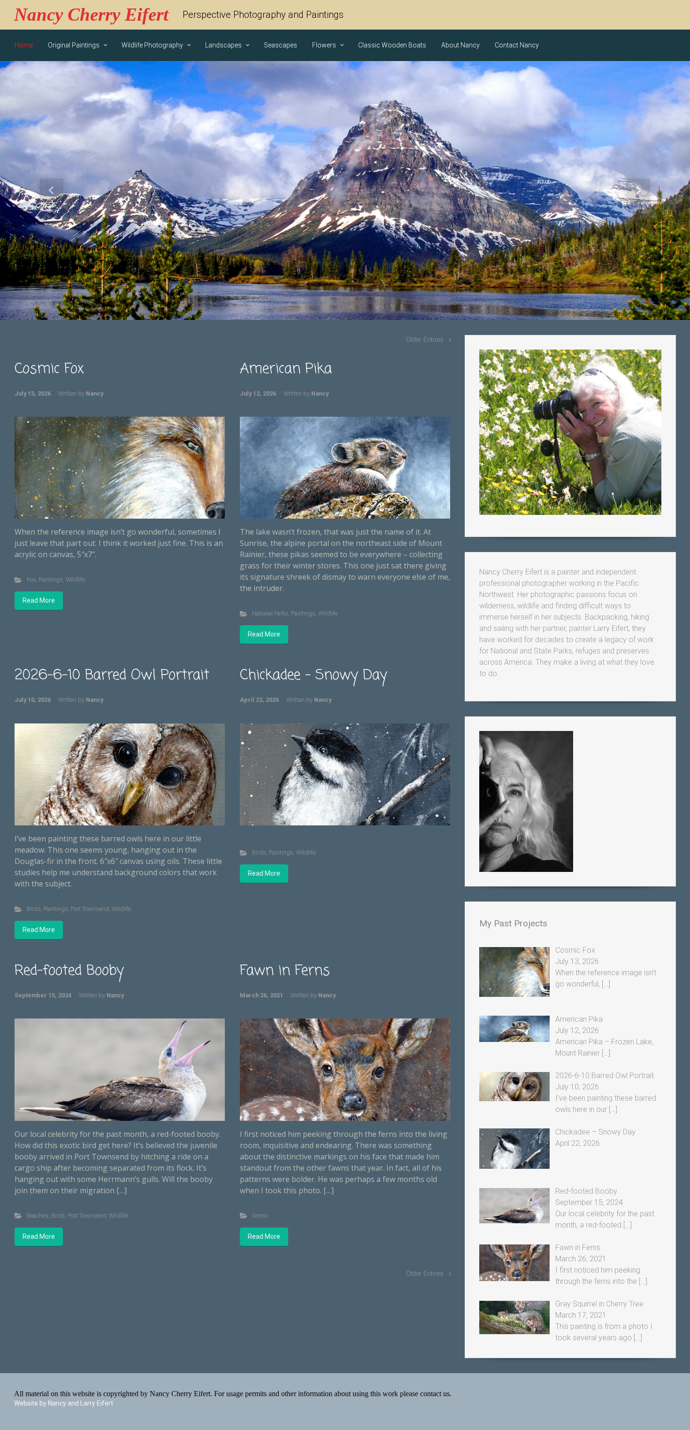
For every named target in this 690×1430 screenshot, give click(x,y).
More (345, 289)
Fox (31, 579)
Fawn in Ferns (285, 971)
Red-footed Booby (69, 971)
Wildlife (75, 579)
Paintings (50, 579)
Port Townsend (90, 908)
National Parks (270, 613)
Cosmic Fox (49, 369)
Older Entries (425, 340)
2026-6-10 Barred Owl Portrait (112, 675)
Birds (34, 908)
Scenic (260, 1215)
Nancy (94, 393)
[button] (52, 190)
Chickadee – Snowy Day (313, 675)
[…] (606, 983)
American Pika (286, 369)
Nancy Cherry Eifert (91, 14)
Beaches (37, 1215)
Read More (39, 600)
